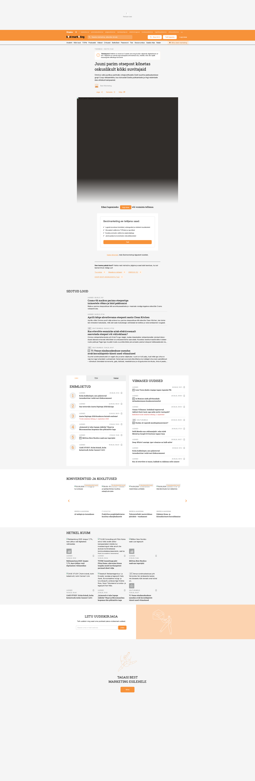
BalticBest (115, 43)
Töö (131, 43)
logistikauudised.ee (161, 32)
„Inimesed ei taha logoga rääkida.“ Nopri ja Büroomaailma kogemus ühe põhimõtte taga (111, 597)
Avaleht (69, 43)
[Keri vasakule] (68, 501)
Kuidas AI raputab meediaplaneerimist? (151, 423)
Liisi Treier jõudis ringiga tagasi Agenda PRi (153, 390)
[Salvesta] (121, 393)
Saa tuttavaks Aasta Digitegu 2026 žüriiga (96, 407)
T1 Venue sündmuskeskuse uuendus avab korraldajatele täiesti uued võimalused (111, 352)
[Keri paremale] (186, 501)
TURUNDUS (98, 49)
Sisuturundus (140, 43)
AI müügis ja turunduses (84, 514)
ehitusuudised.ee (174, 32)
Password (124, 43)
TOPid (84, 43)
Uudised (91, 297)
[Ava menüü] (76, 32)
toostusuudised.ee (147, 32)
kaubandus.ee (85, 32)
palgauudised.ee (110, 32)
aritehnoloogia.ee (134, 32)
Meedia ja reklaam (115, 272)
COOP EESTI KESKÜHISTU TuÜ (107, 277)
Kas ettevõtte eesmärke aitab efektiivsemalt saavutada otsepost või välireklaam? (112, 333)
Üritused (107, 43)
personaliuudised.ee (97, 32)
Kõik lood (77, 43)
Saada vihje (150, 43)
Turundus (98, 272)
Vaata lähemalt (112, 255)
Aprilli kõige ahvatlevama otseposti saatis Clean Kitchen (119, 317)
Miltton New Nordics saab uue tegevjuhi (98, 438)
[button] (96, 628)
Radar (158, 43)
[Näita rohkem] (181, 32)
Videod (99, 43)
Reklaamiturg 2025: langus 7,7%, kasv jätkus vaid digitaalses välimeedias (77, 563)
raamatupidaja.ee (122, 32)
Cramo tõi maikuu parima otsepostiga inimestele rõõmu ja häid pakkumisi (108, 302)
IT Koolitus (106, 511)
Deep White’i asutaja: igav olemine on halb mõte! (152, 442)
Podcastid (92, 43)
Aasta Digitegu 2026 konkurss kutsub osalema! (98, 416)
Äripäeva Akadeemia (81, 511)
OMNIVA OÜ (133, 272)
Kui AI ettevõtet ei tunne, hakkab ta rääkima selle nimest (155, 462)
